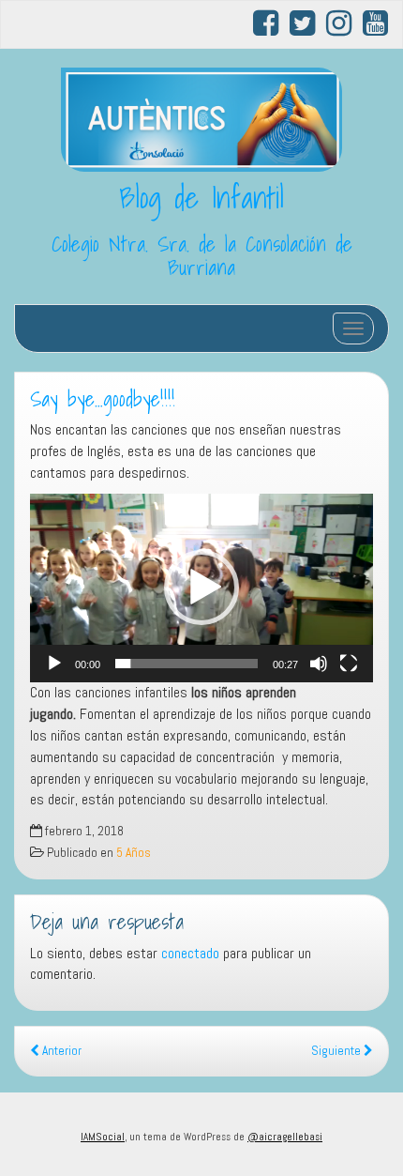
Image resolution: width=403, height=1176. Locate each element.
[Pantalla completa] (348, 663)
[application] (201, 588)
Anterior (60, 1051)
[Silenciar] (318, 663)
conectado (190, 953)
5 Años (133, 853)
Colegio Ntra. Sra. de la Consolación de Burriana (202, 255)
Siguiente (337, 1051)
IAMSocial (103, 1136)
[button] (201, 587)
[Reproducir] (54, 663)
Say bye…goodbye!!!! (102, 399)
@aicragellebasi (284, 1136)
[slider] (186, 663)
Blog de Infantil (201, 197)
